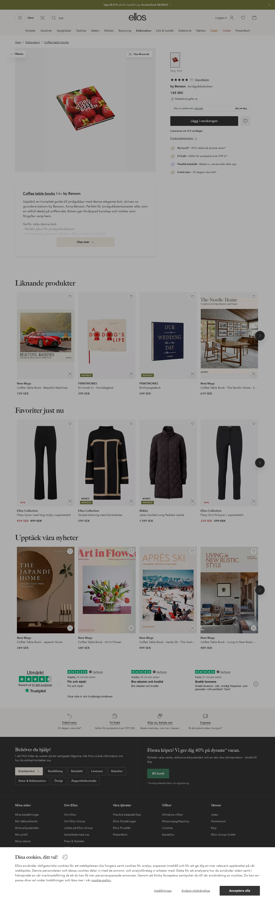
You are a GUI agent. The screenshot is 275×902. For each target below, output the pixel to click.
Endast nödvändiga (196, 891)
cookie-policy (101, 880)
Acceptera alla (239, 891)
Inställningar (163, 891)
